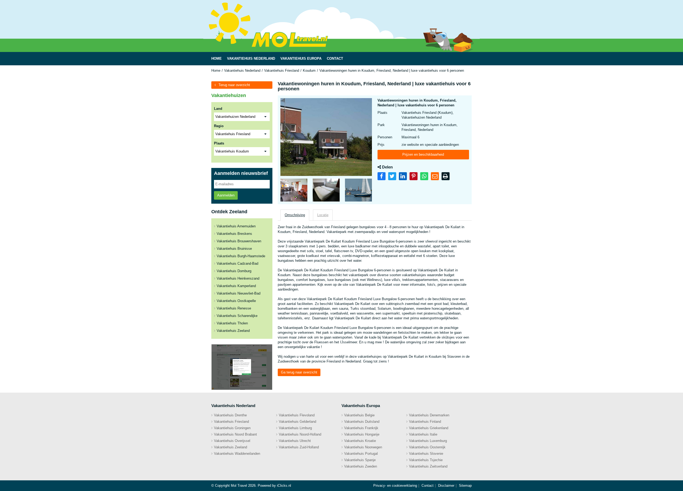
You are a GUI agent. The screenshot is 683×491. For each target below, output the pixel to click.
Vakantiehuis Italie (423, 434)
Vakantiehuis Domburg (234, 271)
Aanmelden (226, 195)
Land (218, 109)
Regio (219, 126)
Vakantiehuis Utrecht (295, 441)
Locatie (322, 215)
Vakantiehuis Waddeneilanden (237, 454)
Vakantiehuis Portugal (361, 454)
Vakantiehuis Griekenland (428, 428)
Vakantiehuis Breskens (234, 234)
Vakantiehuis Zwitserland (428, 466)
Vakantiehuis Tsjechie (426, 460)
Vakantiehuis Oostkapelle (236, 301)
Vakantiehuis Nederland (242, 71)
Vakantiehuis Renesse (234, 308)
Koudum (309, 71)
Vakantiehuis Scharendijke (237, 316)
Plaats (219, 143)
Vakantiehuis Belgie (359, 415)
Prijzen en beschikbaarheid (423, 154)
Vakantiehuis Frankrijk (361, 428)
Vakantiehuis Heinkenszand (238, 278)
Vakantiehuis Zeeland (233, 331)
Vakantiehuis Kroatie (360, 441)
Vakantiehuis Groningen (232, 428)
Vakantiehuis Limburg (295, 428)
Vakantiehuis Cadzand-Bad (237, 263)
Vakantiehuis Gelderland (297, 422)
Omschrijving (295, 215)
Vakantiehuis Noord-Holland (300, 434)
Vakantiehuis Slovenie (426, 454)
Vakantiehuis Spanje (360, 460)
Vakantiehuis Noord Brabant (235, 434)
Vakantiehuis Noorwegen (363, 447)
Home (215, 71)
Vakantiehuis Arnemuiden (236, 226)
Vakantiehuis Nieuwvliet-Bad (238, 293)
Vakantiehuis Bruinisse (234, 249)
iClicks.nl (284, 486)
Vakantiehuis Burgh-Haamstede (241, 256)
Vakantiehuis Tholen (232, 323)
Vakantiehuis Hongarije (361, 434)
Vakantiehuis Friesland (281, 71)
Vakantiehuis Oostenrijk (427, 447)
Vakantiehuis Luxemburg (428, 441)
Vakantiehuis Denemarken (429, 415)
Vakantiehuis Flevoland (297, 415)
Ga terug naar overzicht (299, 372)
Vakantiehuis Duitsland (361, 422)
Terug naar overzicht (234, 85)
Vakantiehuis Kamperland (236, 286)
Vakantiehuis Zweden (360, 466)
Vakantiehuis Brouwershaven (239, 241)
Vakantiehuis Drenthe (230, 415)
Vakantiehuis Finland (425, 422)
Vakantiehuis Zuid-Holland (299, 447)
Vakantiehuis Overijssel (232, 441)
